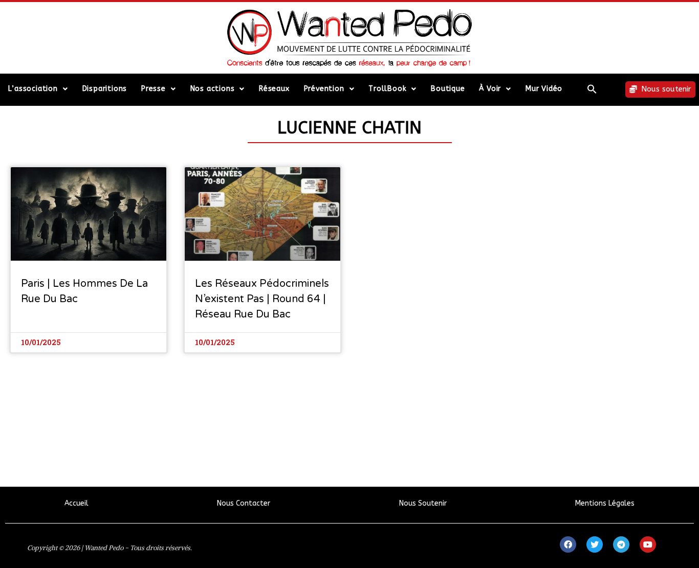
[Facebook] (568, 544)
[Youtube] (648, 544)
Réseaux (274, 88)
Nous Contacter (243, 503)
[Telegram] (621, 544)
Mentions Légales (605, 503)
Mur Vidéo (544, 88)
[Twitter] (594, 544)
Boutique (448, 88)
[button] (592, 89)
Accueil (76, 503)
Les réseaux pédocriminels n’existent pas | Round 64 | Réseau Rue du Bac (262, 299)
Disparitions (104, 88)
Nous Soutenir (423, 503)
